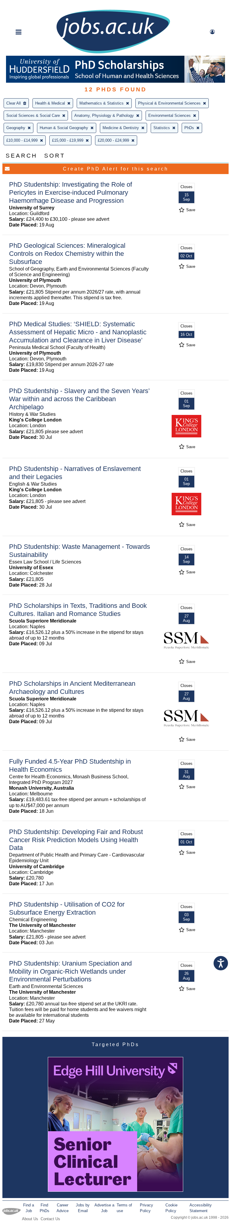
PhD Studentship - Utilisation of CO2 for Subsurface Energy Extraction (67, 908)
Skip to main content (24, 5)
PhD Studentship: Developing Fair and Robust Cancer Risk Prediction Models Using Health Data (76, 840)
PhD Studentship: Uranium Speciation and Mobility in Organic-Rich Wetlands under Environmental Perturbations (70, 971)
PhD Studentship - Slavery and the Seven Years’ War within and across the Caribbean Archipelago (79, 399)
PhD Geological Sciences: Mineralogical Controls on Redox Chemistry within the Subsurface (67, 253)
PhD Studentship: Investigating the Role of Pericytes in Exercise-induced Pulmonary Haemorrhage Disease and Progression (70, 192)
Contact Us (50, 1219)
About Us (30, 1219)
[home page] (113, 52)
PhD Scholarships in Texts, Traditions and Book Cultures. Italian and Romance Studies (78, 609)
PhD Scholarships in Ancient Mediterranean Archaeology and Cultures (72, 687)
